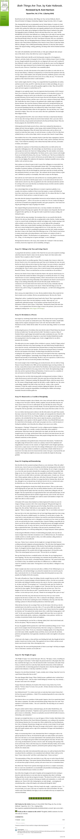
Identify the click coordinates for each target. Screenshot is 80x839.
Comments (3, 16)
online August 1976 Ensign (36, 308)
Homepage (3, 19)
